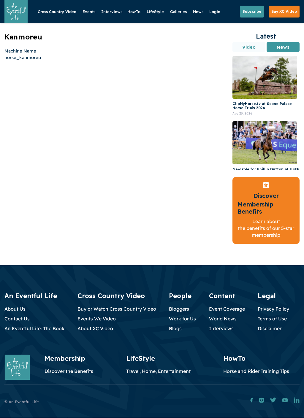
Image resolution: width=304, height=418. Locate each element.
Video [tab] (249, 47)
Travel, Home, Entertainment (158, 371)
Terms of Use (272, 319)
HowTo (133, 11)
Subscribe (252, 11)
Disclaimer (269, 328)
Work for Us (182, 319)
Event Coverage (227, 309)
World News (223, 319)
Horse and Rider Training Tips (256, 371)
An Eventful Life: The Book (34, 328)
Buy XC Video (284, 11)
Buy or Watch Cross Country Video (116, 309)
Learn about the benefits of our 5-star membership (266, 228)
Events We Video (96, 319)
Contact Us (17, 319)
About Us (15, 309)
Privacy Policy (273, 309)
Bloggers (179, 309)
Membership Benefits (255, 208)
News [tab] (283, 47)
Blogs (175, 328)
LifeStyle (155, 11)
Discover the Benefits (69, 371)
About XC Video (95, 328)
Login (214, 11)
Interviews (111, 11)
